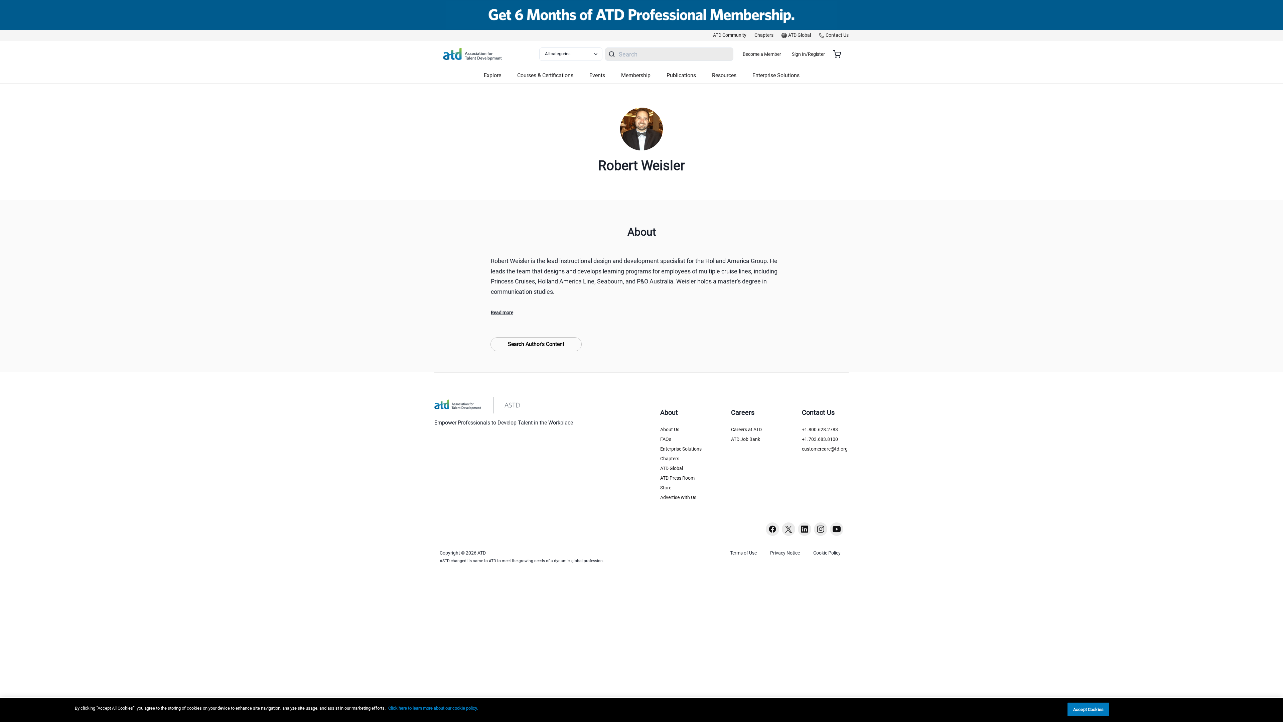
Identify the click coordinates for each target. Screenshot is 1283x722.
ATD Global (671, 468)
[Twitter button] (788, 529)
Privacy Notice (785, 553)
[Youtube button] (836, 529)
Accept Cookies (1088, 709)
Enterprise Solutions (681, 449)
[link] (729, 35)
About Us (669, 429)
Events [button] (597, 75)
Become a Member (762, 54)
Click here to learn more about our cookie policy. (433, 708)
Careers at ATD (746, 429)
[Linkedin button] (804, 529)
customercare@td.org (825, 449)
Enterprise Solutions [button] (776, 75)
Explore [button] (492, 75)
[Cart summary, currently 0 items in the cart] (839, 54)
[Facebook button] (772, 529)
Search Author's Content (536, 344)
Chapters (669, 458)
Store (665, 487)
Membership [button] (636, 75)
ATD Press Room (677, 478)
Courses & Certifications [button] (545, 75)
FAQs (665, 439)
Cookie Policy (827, 553)
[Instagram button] (820, 529)
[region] (641, 710)
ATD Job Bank (745, 439)
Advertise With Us (678, 497)
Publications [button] (681, 75)
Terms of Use (743, 553)
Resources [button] (724, 75)
